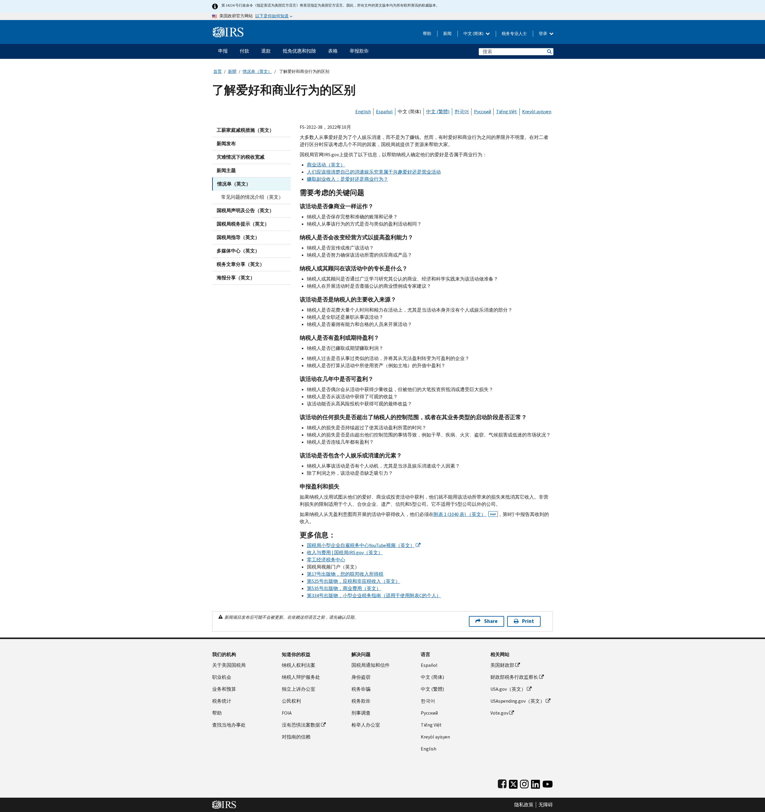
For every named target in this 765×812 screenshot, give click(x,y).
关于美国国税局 (229, 665)
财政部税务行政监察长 (514, 677)
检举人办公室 (365, 725)
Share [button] (491, 621)
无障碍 (545, 805)
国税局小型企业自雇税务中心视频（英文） (361, 545)
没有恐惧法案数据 (301, 725)
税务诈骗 (361, 689)
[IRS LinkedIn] (535, 783)
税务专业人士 (514, 33)
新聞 (232, 71)
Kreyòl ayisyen (536, 111)
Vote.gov (499, 713)
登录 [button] (543, 33)
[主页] (228, 30)
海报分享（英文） (236, 278)
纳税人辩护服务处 (301, 677)
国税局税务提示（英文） (243, 224)
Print (528, 621)
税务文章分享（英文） (240, 264)
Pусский (429, 713)
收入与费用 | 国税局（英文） (345, 552)
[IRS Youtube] (547, 783)
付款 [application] (244, 51)
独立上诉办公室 (298, 689)
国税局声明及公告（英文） (245, 210)
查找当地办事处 (229, 725)
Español (384, 111)
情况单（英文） (257, 71)
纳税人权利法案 (298, 665)
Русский (482, 111)
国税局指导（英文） (238, 237)
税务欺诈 (361, 701)
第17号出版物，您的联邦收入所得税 (345, 574)
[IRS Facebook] (502, 783)
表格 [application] (333, 51)
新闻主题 (226, 170)
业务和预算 (224, 689)
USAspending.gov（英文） (517, 701)
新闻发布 (226, 143)
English (363, 111)
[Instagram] (524, 783)
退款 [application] (266, 51)
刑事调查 (361, 713)
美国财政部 (502, 665)
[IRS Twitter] (513, 783)
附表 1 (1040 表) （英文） (465, 514)
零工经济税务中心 (326, 560)
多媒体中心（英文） (238, 251)
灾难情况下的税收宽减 (240, 157)
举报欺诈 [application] (359, 51)
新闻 (447, 33)
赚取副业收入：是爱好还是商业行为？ (347, 179)
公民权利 (291, 701)
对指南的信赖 (296, 737)
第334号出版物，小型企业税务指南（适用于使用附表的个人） (374, 595)
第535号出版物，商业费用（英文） (344, 588)
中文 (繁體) (437, 111)
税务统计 (221, 701)
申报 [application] (223, 51)
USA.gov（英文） (508, 689)
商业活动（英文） (326, 165)
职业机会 (221, 677)
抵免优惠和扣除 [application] (299, 51)
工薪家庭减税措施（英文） (245, 130)
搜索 (549, 51)
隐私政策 (523, 805)
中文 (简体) (473, 33)
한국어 (462, 111)
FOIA (287, 713)
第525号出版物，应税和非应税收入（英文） (353, 581)
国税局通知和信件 (370, 665)
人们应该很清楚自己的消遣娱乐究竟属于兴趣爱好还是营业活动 (374, 172)
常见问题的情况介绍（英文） (252, 197)
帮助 (427, 33)
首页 (217, 71)
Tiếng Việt (506, 111)
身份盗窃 (361, 677)
